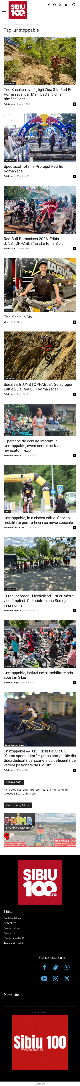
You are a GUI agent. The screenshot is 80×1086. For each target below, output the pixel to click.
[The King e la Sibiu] (40, 285)
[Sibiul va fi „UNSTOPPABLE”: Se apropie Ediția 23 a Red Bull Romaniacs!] (40, 355)
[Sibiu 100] (18, 10)
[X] (60, 5)
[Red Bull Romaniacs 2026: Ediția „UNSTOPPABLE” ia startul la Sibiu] (40, 210)
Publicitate (9, 103)
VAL (6, 322)
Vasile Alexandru (12, 455)
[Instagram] (54, 5)
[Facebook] (49, 5)
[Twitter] (67, 979)
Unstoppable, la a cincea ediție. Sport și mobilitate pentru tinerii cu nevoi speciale (38, 520)
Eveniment (10, 83)
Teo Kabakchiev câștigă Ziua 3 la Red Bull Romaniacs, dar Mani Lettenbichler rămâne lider (39, 94)
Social (7, 511)
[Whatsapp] (67, 967)
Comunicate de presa (14, 745)
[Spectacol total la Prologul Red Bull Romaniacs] (40, 137)
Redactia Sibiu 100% (14, 527)
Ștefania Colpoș (12, 682)
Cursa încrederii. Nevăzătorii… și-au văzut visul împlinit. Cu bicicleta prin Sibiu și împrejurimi (39, 601)
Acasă (7, 24)
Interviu (8, 310)
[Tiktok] (55, 967)
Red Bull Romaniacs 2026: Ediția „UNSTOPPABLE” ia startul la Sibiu (33, 241)
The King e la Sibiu (19, 317)
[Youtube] (66, 5)
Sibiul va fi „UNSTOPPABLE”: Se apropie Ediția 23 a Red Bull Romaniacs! (38, 386)
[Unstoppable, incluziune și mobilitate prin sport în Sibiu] (40, 644)
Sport (7, 434)
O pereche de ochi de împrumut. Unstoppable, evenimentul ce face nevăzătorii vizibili (32, 446)
